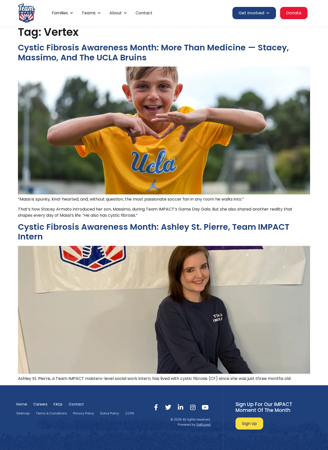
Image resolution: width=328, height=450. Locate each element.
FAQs (58, 404)
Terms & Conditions (51, 413)
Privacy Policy (83, 413)
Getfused (203, 424)
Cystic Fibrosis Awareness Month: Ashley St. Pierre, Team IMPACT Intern (153, 231)
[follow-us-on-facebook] (155, 407)
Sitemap (23, 413)
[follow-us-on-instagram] (192, 407)
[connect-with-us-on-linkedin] (180, 407)
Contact (144, 13)
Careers (40, 404)
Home (21, 404)
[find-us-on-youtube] (205, 407)
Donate (293, 13)
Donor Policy (109, 413)
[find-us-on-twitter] (168, 407)
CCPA (129, 413)
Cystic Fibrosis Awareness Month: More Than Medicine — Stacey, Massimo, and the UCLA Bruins (153, 52)
